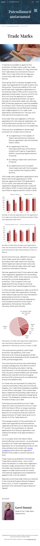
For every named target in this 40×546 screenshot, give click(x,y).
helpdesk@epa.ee (31, 539)
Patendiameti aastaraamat (20, 14)
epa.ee (3, 2)
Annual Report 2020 (13, 26)
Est (33, 2)
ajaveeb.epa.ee (14, 2)
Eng (37, 2)
